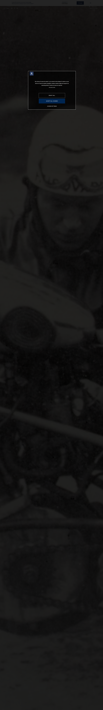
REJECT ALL (52, 95)
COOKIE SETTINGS (52, 106)
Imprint (54, 87)
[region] (52, 90)
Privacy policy (51, 87)
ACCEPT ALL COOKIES (52, 101)
